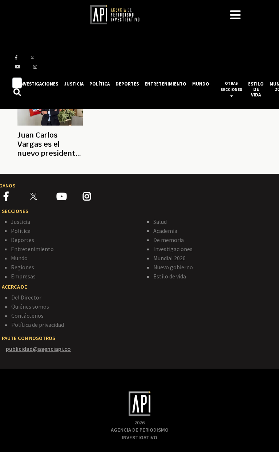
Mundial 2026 (169, 258)
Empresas (23, 276)
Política (21, 230)
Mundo (19, 258)
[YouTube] (69, 197)
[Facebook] (17, 197)
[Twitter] (42, 196)
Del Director (26, 297)
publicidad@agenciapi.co (38, 348)
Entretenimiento (32, 249)
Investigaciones (173, 249)
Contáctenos (27, 315)
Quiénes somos (30, 306)
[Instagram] (95, 197)
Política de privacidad (37, 324)
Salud (160, 221)
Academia (165, 230)
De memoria (168, 239)
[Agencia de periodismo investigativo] (118, 14)
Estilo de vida (169, 276)
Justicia (20, 221)
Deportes (22, 239)
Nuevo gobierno (173, 267)
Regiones (22, 267)
